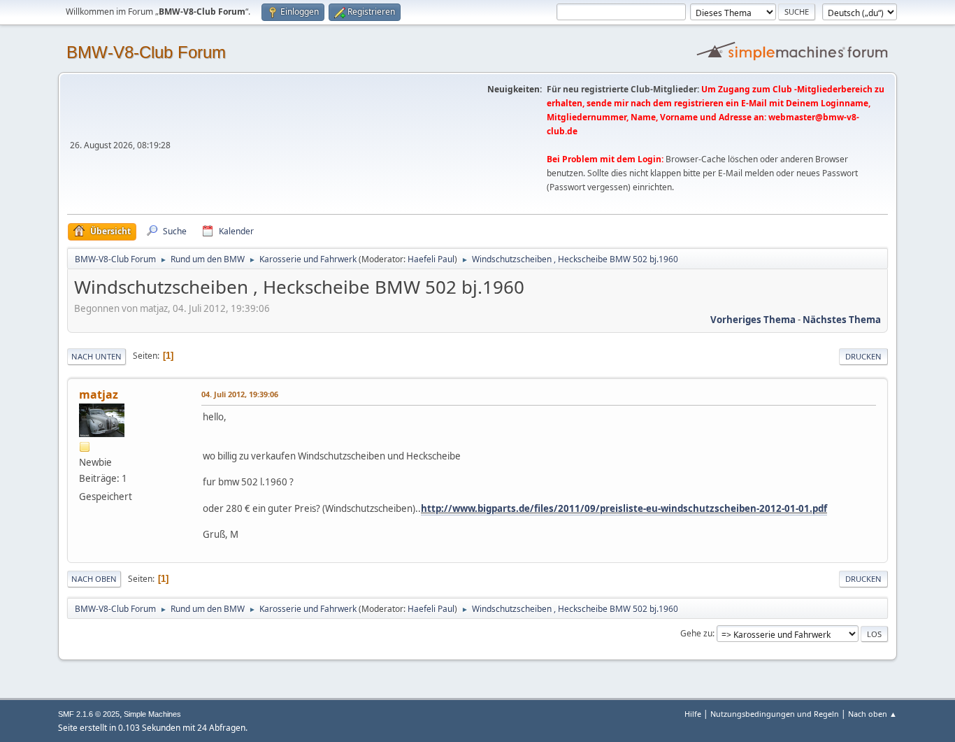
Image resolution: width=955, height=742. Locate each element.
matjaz (98, 394)
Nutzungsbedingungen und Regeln (774, 713)
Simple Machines (152, 714)
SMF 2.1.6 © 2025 (89, 714)
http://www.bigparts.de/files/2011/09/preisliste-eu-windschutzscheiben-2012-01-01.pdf (624, 508)
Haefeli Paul (431, 259)
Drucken (863, 356)
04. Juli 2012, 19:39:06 (239, 394)
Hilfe (692, 713)
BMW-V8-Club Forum (146, 52)
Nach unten (96, 356)
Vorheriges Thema (753, 319)
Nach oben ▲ (872, 713)
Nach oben (94, 578)
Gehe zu (696, 633)
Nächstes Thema (842, 319)
